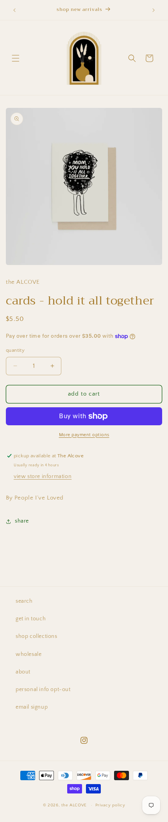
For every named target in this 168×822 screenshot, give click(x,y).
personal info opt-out (43, 689)
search (24, 601)
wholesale (28, 654)
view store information (42, 476)
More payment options (84, 434)
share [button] (22, 521)
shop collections (36, 636)
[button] (15, 58)
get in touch (31, 619)
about (23, 672)
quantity (15, 350)
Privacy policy (110, 805)
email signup (32, 707)
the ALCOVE (74, 805)
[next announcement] (153, 10)
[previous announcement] (14, 10)
